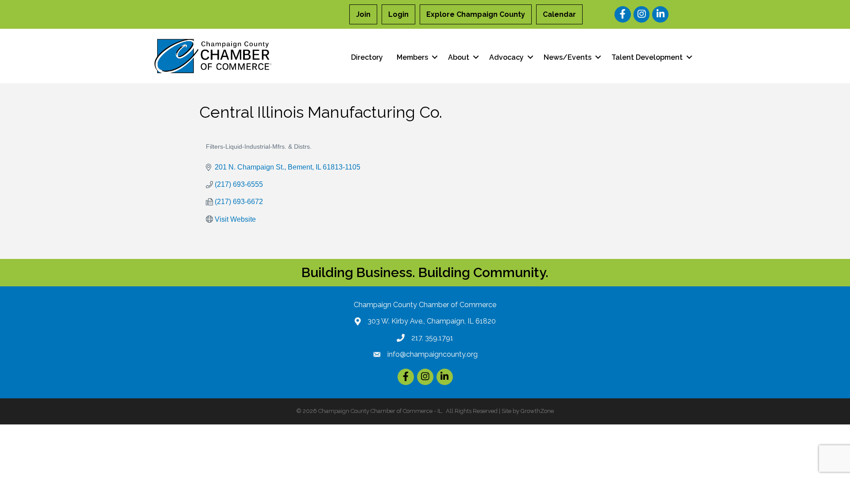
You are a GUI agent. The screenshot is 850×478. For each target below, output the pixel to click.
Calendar (559, 14)
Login (398, 14)
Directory (367, 57)
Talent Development (647, 57)
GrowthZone (537, 411)
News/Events (567, 57)
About (458, 57)
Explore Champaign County (475, 14)
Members (412, 57)
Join (363, 14)
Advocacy (506, 57)
